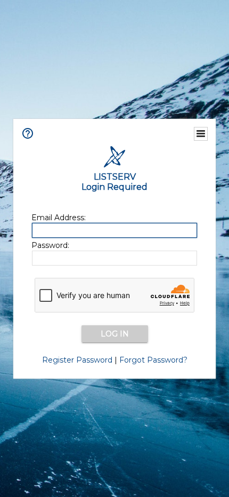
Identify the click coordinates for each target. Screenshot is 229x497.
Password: (50, 245)
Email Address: (58, 217)
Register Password (77, 360)
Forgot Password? (153, 360)
